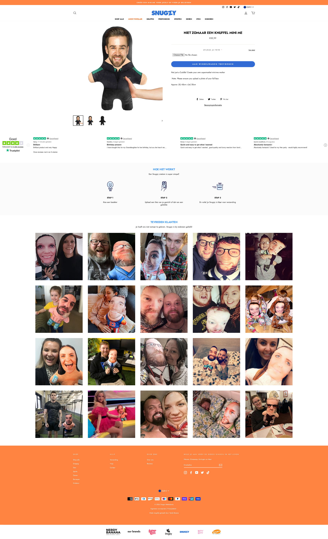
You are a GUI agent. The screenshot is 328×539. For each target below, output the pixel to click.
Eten (198, 19)
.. (177, 509)
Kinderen (209, 19)
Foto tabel (252, 50)
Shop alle (119, 19)
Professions (164, 19)
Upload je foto (211, 50)
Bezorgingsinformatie (213, 105)
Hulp (111, 463)
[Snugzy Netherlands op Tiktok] (207, 472)
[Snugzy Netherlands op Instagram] (185, 472)
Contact (112, 467)
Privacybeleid (171, 509)
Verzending (114, 460)
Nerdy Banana (174, 513)
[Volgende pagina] (161, 120)
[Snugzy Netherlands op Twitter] (202, 472)
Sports (75, 471)
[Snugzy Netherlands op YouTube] (196, 472)
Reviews (150, 463)
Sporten (178, 19)
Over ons (150, 460)
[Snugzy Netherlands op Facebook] (191, 472)
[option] (164, 2)
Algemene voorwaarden (158, 509)
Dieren (189, 19)
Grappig (150, 19)
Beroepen (76, 479)
